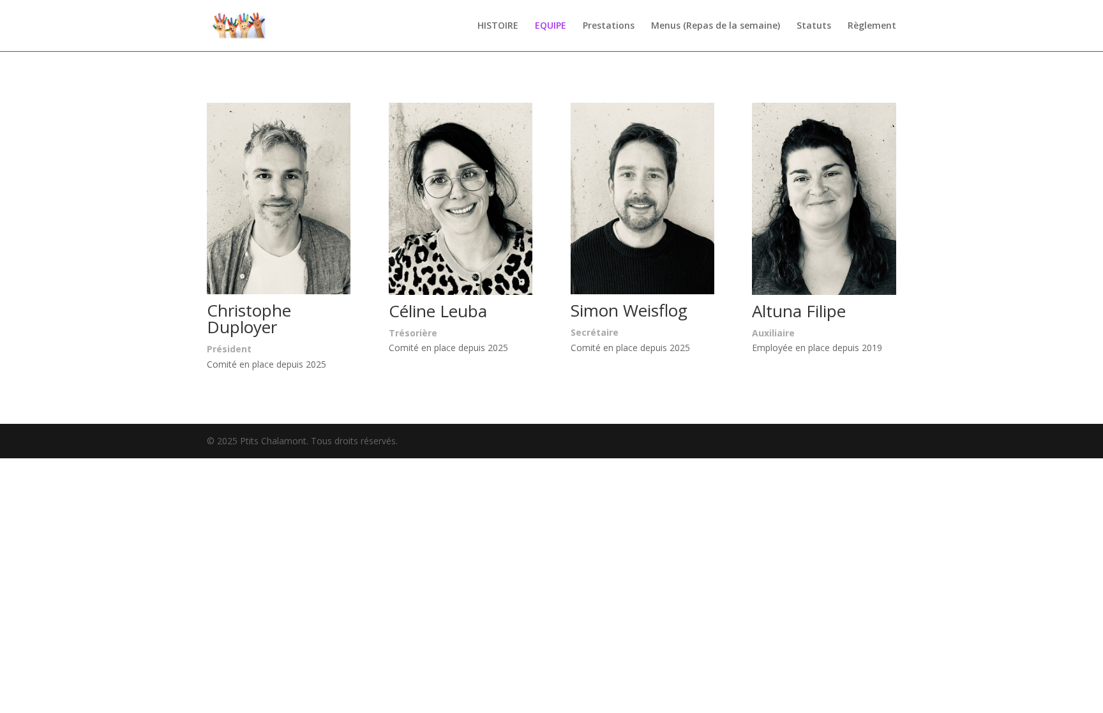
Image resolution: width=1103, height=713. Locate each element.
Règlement (872, 26)
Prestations (608, 26)
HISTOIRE (497, 26)
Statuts (814, 26)
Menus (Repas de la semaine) (715, 26)
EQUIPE (550, 26)
